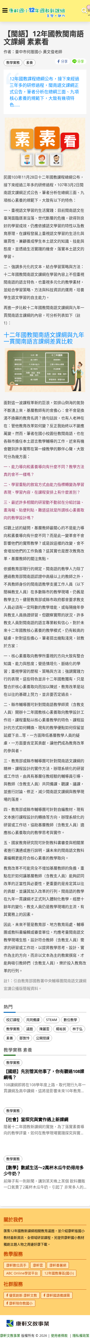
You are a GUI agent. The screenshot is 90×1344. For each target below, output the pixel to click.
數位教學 (70, 1019)
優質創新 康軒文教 (22, 1295)
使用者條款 (59, 1335)
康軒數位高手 (16, 1265)
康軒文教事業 (10, 1335)
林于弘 (77, 1029)
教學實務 (13, 62)
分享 (64, 61)
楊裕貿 (61, 1029)
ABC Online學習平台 (22, 1273)
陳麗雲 (44, 1029)
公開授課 (42, 1038)
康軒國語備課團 (57, 1295)
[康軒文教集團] (28, 1323)
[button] (4, 10)
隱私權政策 (80, 1335)
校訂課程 (13, 1019)
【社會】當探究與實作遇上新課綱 (36, 1119)
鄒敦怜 (24, 1038)
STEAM (51, 1019)
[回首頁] (37, 11)
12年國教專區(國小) (59, 1273)
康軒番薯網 (57, 1265)
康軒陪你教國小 (20, 1303)
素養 (29, 62)
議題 (29, 1029)
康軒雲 (38, 1265)
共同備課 (33, 1019)
